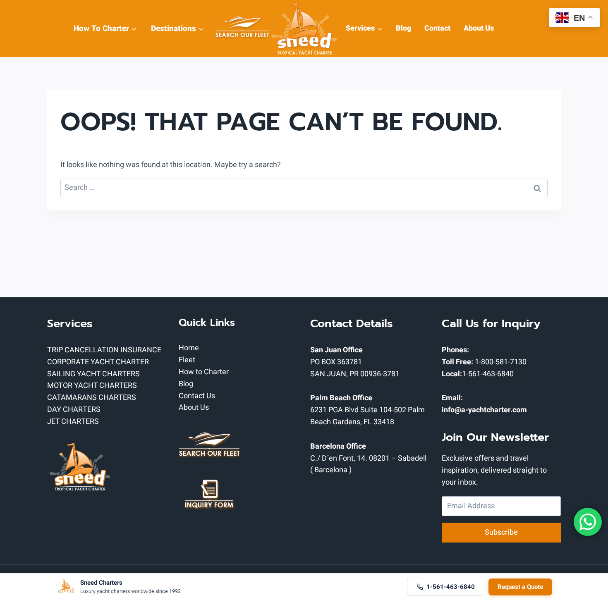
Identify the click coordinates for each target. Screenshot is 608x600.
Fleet (187, 360)
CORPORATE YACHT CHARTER (98, 362)
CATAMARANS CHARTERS (91, 397)
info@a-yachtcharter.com (484, 410)
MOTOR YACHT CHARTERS (92, 385)
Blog (403, 28)
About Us (479, 28)
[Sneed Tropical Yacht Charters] (304, 28)
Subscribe (501, 532)
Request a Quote (520, 586)
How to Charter (204, 372)
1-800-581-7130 (501, 362)
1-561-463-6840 (488, 374)
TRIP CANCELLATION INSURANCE (104, 350)
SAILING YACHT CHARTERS (93, 374)
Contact (437, 28)
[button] (133, 28)
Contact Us (197, 396)
